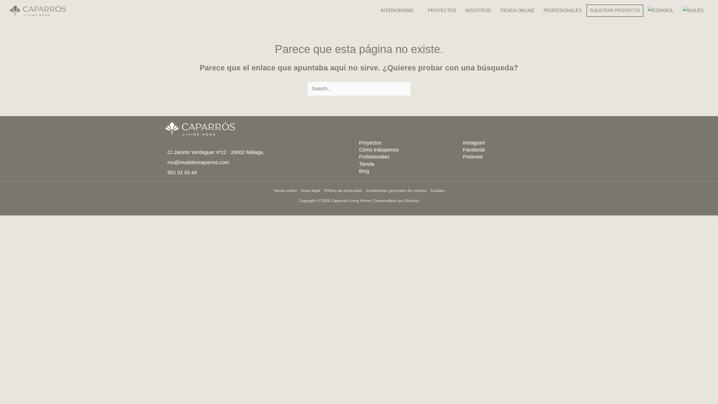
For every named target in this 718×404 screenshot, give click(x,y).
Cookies (438, 190)
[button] (416, 10)
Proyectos (370, 143)
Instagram (474, 143)
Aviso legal (310, 190)
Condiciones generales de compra (396, 190)
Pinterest (473, 157)
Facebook (474, 150)
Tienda (366, 164)
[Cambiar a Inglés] (693, 10)
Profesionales (374, 157)
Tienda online (285, 190)
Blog (364, 171)
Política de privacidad (343, 190)
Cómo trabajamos (379, 150)
